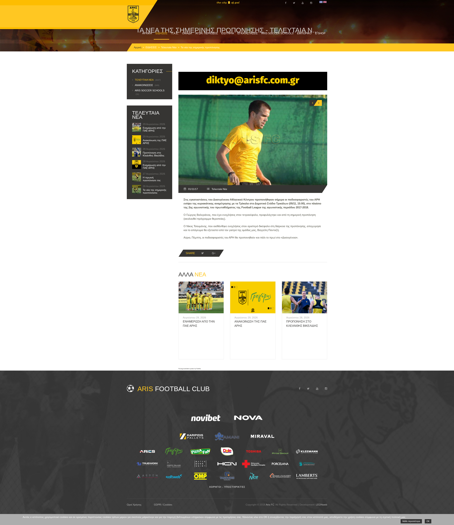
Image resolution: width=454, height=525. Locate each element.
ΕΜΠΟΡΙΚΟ (304, 33)
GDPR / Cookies (163, 504)
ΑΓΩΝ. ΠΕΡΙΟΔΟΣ (206, 33)
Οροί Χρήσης (134, 504)
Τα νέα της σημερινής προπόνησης (154, 191)
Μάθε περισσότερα (411, 521)
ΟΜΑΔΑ (187, 33)
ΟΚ (428, 521)
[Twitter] (202, 253)
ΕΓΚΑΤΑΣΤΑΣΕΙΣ (247, 33)
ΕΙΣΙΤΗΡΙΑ (227, 33)
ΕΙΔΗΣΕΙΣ (161, 33)
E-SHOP (320, 33)
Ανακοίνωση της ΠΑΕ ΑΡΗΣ (155, 142)
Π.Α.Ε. (175, 33)
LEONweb (321, 504)
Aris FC (270, 504)
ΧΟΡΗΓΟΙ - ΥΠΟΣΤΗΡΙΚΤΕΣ (227, 486)
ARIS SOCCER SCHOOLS (277, 33)
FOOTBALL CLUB (173, 389)
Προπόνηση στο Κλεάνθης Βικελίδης (153, 154)
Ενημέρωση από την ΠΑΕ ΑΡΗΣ (154, 129)
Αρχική (137, 47)
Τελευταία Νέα (168, 47)
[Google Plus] (213, 253)
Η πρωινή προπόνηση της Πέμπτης (152, 180)
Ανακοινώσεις (147, 85)
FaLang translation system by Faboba (189, 369)
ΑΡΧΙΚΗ (147, 33)
